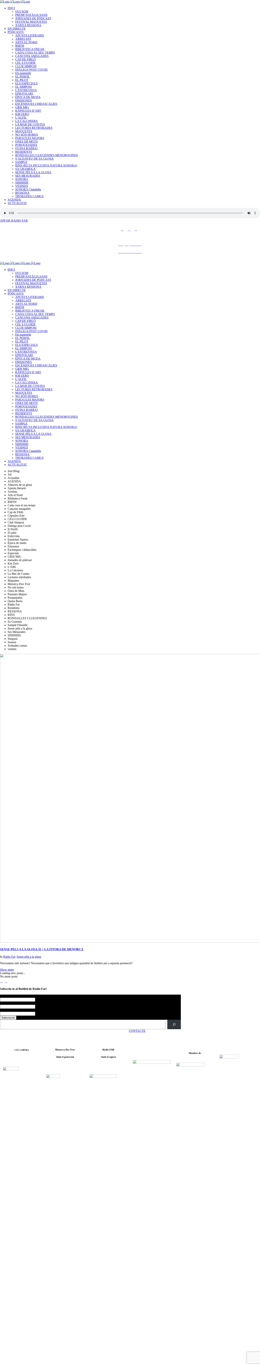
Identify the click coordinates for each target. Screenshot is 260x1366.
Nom (3, 996)
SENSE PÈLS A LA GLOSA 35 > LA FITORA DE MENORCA (41, 949)
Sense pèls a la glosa (29, 956)
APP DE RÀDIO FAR (14, 220)
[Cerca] (174, 1024)
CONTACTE (137, 1030)
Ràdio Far (9, 956)
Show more (7, 969)
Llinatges (5, 1003)
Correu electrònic (11, 1010)
